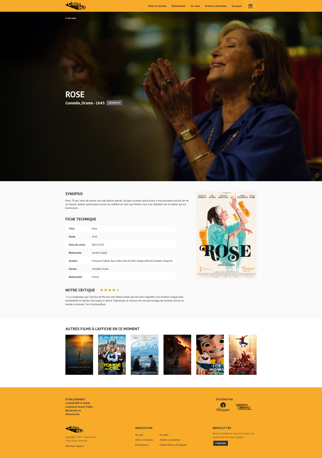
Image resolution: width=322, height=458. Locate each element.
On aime (195, 6)
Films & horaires (157, 6)
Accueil (139, 434)
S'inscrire (220, 443)
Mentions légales (74, 446)
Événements (179, 6)
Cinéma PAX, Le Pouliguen (173, 444)
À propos (237, 6)
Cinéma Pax (75, 6)
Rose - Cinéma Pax (74, 429)
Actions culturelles (216, 6)
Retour (71, 18)
